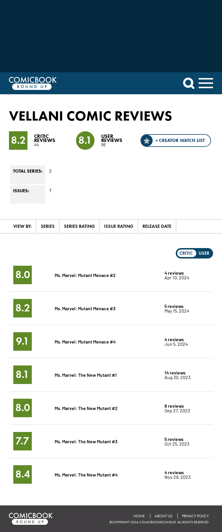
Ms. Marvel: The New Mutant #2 (86, 408)
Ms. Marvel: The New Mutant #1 (86, 375)
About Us (163, 515)
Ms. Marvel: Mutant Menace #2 (85, 275)
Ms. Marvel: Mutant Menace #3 (85, 308)
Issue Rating (118, 226)
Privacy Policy (195, 515)
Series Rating (79, 226)
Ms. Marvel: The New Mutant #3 (86, 441)
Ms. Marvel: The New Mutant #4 (86, 474)
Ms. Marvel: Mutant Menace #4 (85, 341)
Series (48, 226)
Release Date (157, 226)
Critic (186, 253)
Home (139, 515)
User (204, 253)
